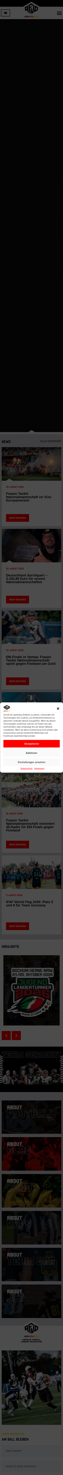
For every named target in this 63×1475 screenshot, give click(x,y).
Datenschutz (26, 768)
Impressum (39, 768)
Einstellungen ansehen (31, 762)
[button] (58, 708)
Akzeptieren (31, 743)
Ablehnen (31, 753)
